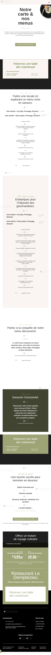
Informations (40, 626)
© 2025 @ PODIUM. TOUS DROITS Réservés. (8, 648)
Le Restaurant (40, 623)
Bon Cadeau (39, 628)
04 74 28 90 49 (9, 621)
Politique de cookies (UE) (43, 648)
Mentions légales (33, 648)
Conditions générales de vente (23, 648)
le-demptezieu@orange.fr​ (14, 624)
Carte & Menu (40, 621)
